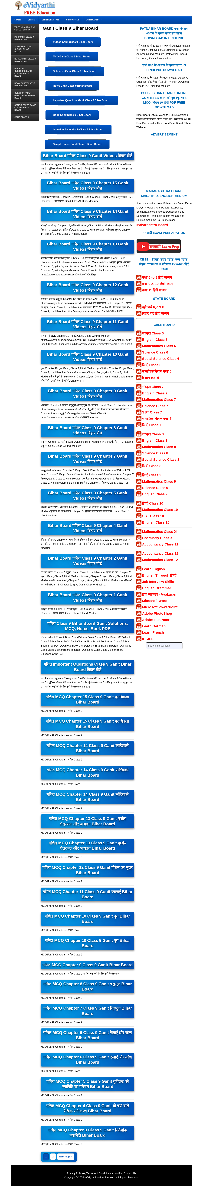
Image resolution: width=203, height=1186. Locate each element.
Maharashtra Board (152, 225)
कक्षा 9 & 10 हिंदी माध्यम (157, 284)
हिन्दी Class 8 (151, 466)
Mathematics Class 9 (159, 481)
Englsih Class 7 (154, 393)
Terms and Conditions (98, 1173)
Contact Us (130, 1173)
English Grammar (156, 588)
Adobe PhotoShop (157, 613)
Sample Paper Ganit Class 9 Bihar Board (77, 144)
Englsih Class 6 (154, 340)
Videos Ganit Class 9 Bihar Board (73, 42)
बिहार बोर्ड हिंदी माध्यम (155, 313)
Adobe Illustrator (156, 620)
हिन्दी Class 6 (151, 365)
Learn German (154, 626)
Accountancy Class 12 (160, 553)
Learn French (153, 632)
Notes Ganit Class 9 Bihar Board (72, 85)
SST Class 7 (152, 412)
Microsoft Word (154, 601)
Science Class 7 (155, 406)
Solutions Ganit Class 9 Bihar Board (74, 71)
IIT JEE (148, 639)
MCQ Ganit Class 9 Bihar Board (72, 56)
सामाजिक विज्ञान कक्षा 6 (156, 371)
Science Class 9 (155, 488)
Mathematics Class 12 (160, 560)
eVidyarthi (90, 1177)
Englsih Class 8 (154, 441)
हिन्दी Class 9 (151, 475)
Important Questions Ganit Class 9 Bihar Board (81, 100)
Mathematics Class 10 (160, 510)
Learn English (153, 569)
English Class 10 (155, 522)
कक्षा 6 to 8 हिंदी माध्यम (157, 277)
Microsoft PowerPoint (159, 607)
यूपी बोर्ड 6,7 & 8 (153, 307)
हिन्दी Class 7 (151, 425)
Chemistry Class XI (158, 538)
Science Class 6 (155, 352)
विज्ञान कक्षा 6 (150, 378)
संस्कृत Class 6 (153, 333)
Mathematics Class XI (159, 532)
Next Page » (65, 1156)
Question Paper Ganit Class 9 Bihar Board (78, 129)
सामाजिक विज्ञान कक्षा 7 (156, 419)
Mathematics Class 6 (159, 346)
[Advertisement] (164, 162)
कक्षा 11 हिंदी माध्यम (154, 290)
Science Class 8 (155, 453)
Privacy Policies (76, 1173)
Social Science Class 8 (160, 460)
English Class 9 (154, 494)
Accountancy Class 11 (160, 544)
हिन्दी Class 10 (152, 503)
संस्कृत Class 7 (153, 387)
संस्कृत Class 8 (153, 434)
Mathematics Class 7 (159, 400)
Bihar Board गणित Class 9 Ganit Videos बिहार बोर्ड (87, 155)
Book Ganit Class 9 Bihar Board (72, 115)
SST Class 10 (153, 516)
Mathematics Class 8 (159, 447)
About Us (117, 1173)
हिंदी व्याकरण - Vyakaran (159, 594)
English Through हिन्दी (159, 575)
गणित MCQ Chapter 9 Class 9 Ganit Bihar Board (88, 965)
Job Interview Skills (158, 582)
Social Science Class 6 (160, 359)
